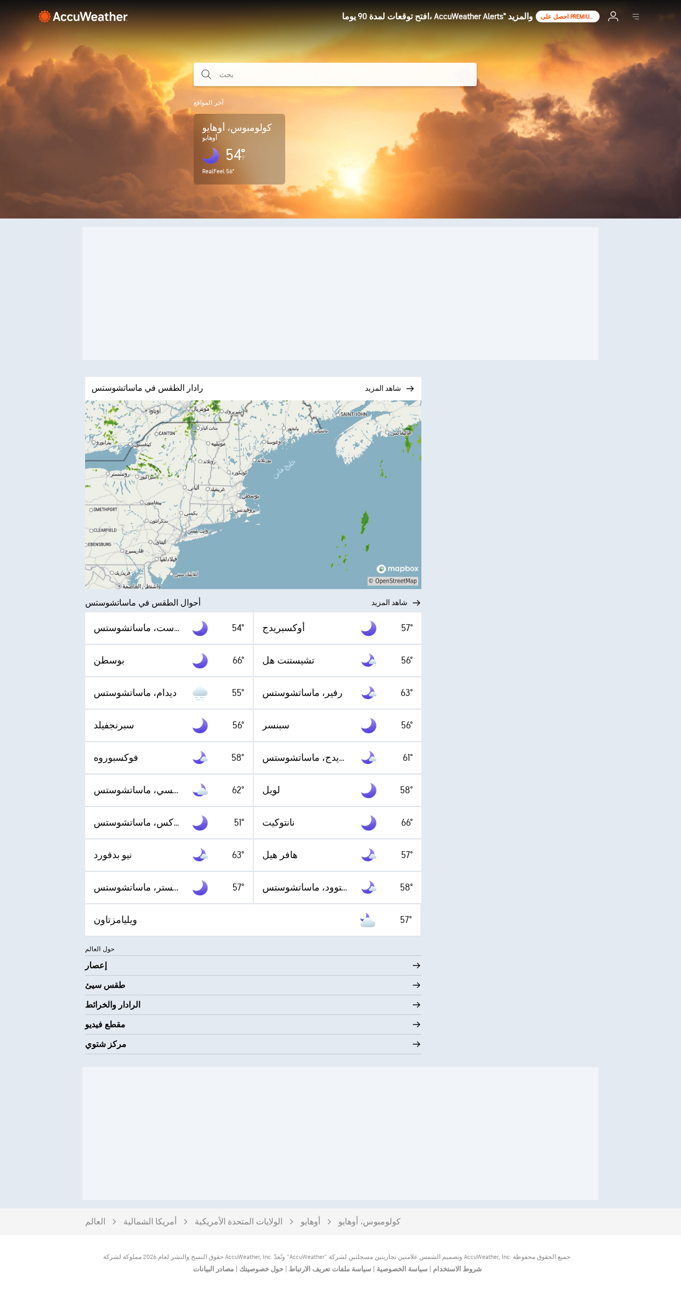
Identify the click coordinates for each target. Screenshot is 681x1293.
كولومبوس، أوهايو (369, 1222)
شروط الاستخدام (456, 1269)
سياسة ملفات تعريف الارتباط (329, 1269)
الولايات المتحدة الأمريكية (239, 1222)
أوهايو (310, 1222)
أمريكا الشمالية (150, 1222)
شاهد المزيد (389, 602)
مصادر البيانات (213, 1269)
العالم (95, 1222)
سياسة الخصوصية (401, 1269)
